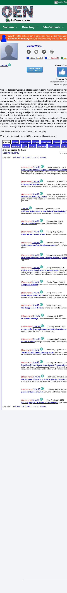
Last (19, 157)
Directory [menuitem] (28, 27)
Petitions (42, 146)
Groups (6, 146)
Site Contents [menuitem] (51, 27)
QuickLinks (25, 142)
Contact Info (53, 146)
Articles (6, 142)
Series (15, 142)
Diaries (36, 142)
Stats (64, 146)
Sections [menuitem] (8, 27)
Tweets (57, 142)
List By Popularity (10, 152)
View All (43, 157)
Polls (25, 146)
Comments (46, 142)
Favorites (16, 146)
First (14, 157)
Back (24, 157)
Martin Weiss (34, 46)
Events (32, 146)
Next (28, 157)
